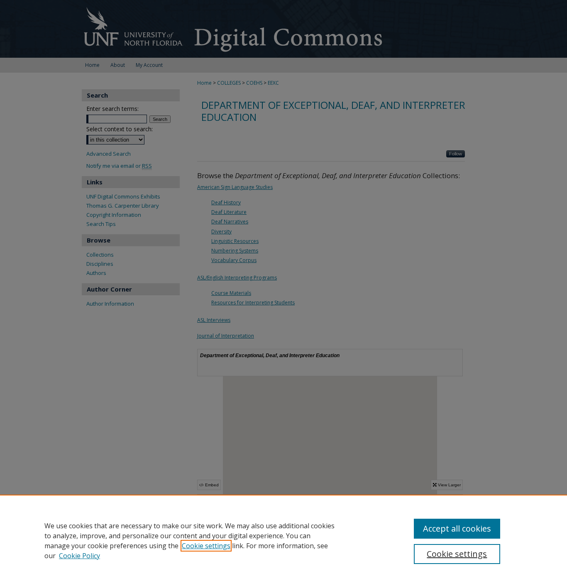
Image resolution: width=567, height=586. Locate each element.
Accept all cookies (457, 528)
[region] (283, 540)
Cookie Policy (79, 555)
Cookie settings (206, 545)
